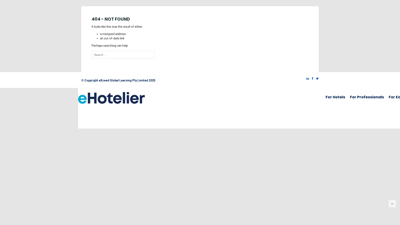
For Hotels (335, 97)
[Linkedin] (306, 78)
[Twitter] (316, 78)
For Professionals (367, 97)
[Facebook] (311, 78)
